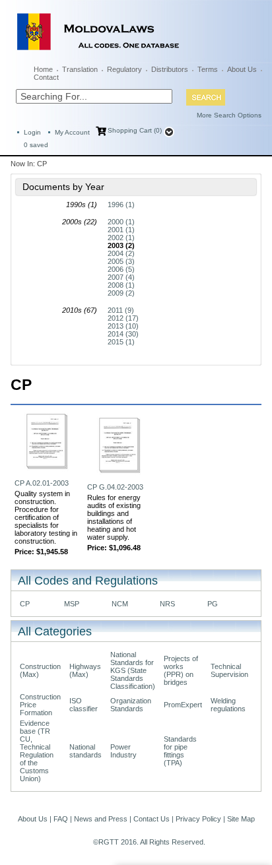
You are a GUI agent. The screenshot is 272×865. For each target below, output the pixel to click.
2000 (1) (121, 222)
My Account (72, 132)
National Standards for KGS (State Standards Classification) (132, 670)
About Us (242, 69)
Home (43, 69)
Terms (207, 69)
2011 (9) (121, 310)
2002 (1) (121, 237)
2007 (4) (121, 277)
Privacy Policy (198, 819)
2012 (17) (123, 318)
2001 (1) (121, 230)
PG (212, 604)
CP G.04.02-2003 (115, 487)
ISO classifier (83, 705)
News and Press (100, 819)
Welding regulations (228, 705)
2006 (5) (121, 269)
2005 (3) (121, 261)
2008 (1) (121, 285)
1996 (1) (121, 204)
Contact (46, 77)
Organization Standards (130, 705)
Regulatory (124, 69)
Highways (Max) (85, 670)
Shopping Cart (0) (135, 130)
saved (36, 144)
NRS (167, 604)
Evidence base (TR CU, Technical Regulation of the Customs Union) (36, 751)
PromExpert (183, 705)
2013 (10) (123, 326)
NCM (120, 604)
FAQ (60, 819)
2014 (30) (123, 334)
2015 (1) (121, 342)
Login (32, 132)
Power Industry (123, 751)
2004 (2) (121, 253)
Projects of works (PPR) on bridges (181, 670)
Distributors (169, 69)
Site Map (241, 819)
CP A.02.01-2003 (42, 483)
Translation (80, 69)
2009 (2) (121, 293)
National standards (85, 751)
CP (25, 604)
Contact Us (151, 819)
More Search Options (229, 115)
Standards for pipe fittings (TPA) (180, 751)
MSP (71, 604)
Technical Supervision (229, 670)
